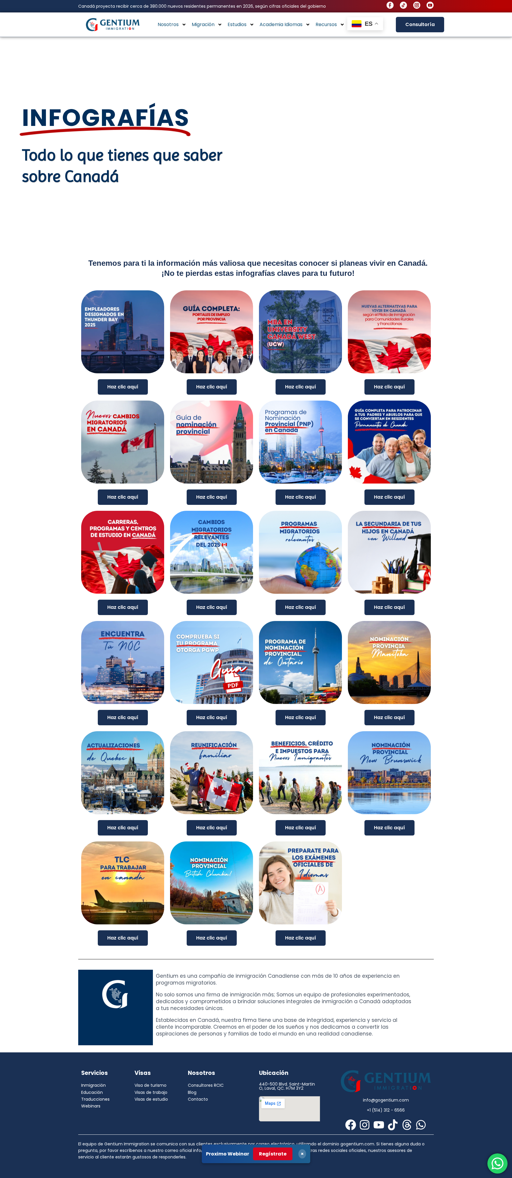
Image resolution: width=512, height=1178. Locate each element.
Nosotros (168, 24)
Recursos (326, 24)
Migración (203, 24)
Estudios (237, 24)
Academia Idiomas (281, 24)
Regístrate (273, 1153)
